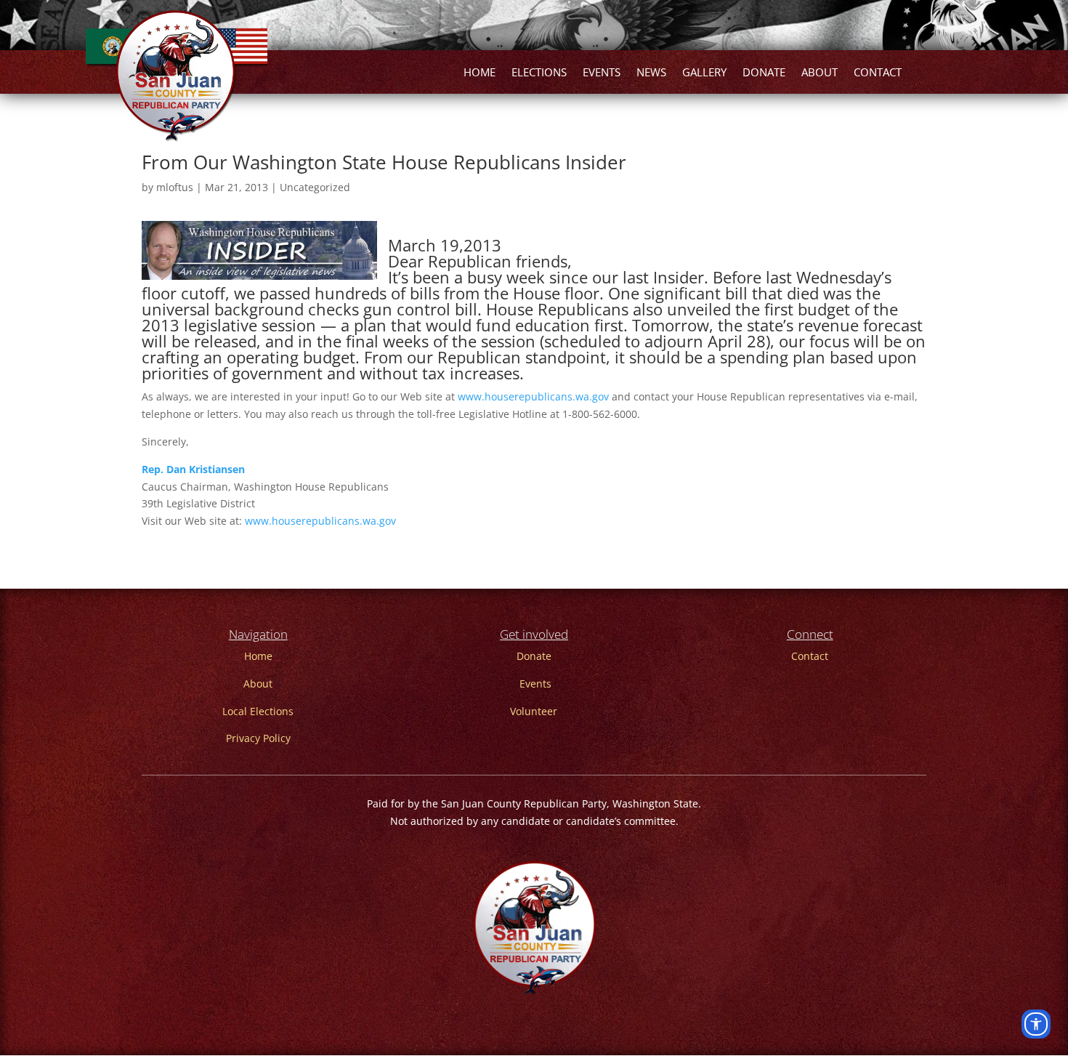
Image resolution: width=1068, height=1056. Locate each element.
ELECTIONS (539, 73)
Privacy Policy (258, 738)
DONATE (764, 73)
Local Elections (258, 711)
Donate (534, 656)
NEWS (651, 73)
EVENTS (601, 73)
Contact (809, 656)
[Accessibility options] (1036, 1024)
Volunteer (533, 711)
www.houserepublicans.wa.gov (533, 396)
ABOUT (819, 73)
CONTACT (878, 73)
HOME (479, 73)
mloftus (174, 187)
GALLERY (704, 73)
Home (258, 656)
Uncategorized (315, 187)
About (257, 683)
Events (535, 683)
